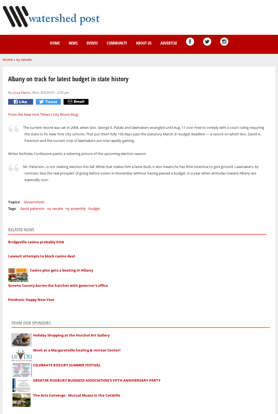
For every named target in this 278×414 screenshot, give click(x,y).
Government (34, 202)
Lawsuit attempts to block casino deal (41, 256)
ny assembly (76, 208)
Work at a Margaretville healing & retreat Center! (77, 350)
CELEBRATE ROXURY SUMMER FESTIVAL (67, 365)
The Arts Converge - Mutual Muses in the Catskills (76, 395)
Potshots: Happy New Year (31, 299)
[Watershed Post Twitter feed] (207, 41)
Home (55, 43)
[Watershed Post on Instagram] (224, 41)
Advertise (168, 43)
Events (92, 43)
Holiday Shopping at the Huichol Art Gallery (71, 335)
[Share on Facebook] (21, 102)
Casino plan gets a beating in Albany (61, 270)
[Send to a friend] (77, 102)
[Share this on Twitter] (49, 102)
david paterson (32, 208)
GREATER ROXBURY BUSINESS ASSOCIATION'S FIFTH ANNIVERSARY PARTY (96, 380)
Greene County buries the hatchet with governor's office (58, 285)
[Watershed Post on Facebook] (190, 41)
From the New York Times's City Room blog (43, 114)
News (73, 43)
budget (94, 208)
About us (143, 43)
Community (117, 43)
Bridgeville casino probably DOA (36, 241)
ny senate (24, 59)
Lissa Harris (22, 92)
